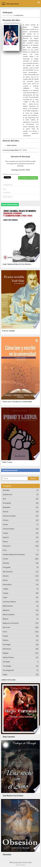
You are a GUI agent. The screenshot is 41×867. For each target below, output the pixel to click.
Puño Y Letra (7, 462)
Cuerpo (5, 533)
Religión (6, 653)
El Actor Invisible (8, 331)
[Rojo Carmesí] (20, 735)
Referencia (7, 649)
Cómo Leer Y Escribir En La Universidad (17, 402)
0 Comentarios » (19, 15)
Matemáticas (8, 606)
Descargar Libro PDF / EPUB (20, 170)
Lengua (5, 593)
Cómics (5, 520)
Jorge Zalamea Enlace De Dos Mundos (16, 264)
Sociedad (6, 662)
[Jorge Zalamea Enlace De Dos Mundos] (20, 234)
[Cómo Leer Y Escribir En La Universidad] (20, 368)
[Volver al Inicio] (10, 3)
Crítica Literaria (8, 529)
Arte (4, 189)
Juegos (5, 589)
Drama (5, 542)
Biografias (6, 507)
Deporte (6, 537)
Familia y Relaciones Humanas (14, 554)
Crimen (5, 524)
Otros (5, 632)
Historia (6, 576)
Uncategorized (8, 670)
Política (5, 640)
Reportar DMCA (20, 865)
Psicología (6, 644)
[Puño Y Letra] (20, 434)
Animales (6, 490)
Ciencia (5, 512)
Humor (5, 580)
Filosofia (6, 563)
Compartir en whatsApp (29, 178)
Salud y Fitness (8, 657)
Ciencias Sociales (9, 516)
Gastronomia (7, 572)
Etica (5, 550)
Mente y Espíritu (9, 614)
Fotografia (6, 567)
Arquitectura (7, 494)
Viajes (5, 675)
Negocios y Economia (10, 623)
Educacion (6, 546)
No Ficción (6, 627)
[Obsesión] (20, 852)
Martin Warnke (12, 145)
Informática (7, 584)
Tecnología (7, 666)
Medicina (6, 610)
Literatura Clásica (9, 602)
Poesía (5, 636)
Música (5, 619)
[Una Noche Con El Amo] (20, 793)
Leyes (5, 597)
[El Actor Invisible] (20, 299)
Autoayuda (7, 503)
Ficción (5, 559)
